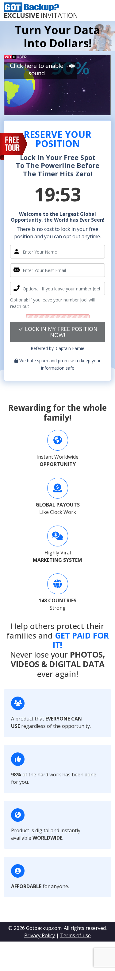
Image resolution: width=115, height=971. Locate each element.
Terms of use (75, 935)
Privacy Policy (39, 935)
